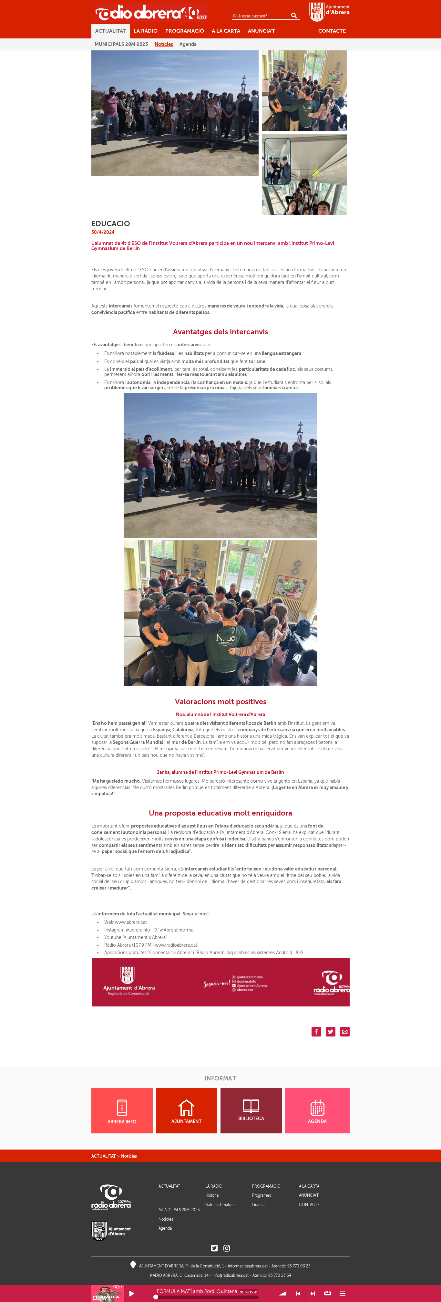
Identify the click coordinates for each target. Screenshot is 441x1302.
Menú (342, 1293)
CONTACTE (309, 1205)
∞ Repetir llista (327, 1293)
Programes (261, 1195)
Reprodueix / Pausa (131, 1293)
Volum (283, 1293)
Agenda (165, 1228)
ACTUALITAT (103, 1156)
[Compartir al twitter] (330, 1031)
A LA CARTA (309, 1186)
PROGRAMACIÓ (266, 1186)
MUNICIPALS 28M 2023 (179, 1210)
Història (212, 1195)
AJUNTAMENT (186, 1121)
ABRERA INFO (122, 1122)
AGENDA (317, 1121)
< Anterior (298, 1293)
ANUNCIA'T (309, 1195)
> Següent (313, 1293)
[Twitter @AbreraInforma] (214, 1249)
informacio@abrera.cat (248, 1266)
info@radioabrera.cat (230, 1275)
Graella (258, 1205)
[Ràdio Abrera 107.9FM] (151, 12)
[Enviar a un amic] (345, 1031)
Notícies (129, 1156)
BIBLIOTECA (251, 1118)
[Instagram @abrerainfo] (226, 1249)
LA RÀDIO (213, 1186)
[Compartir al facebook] (316, 1031)
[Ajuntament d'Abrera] (329, 12)
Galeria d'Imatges (220, 1205)
